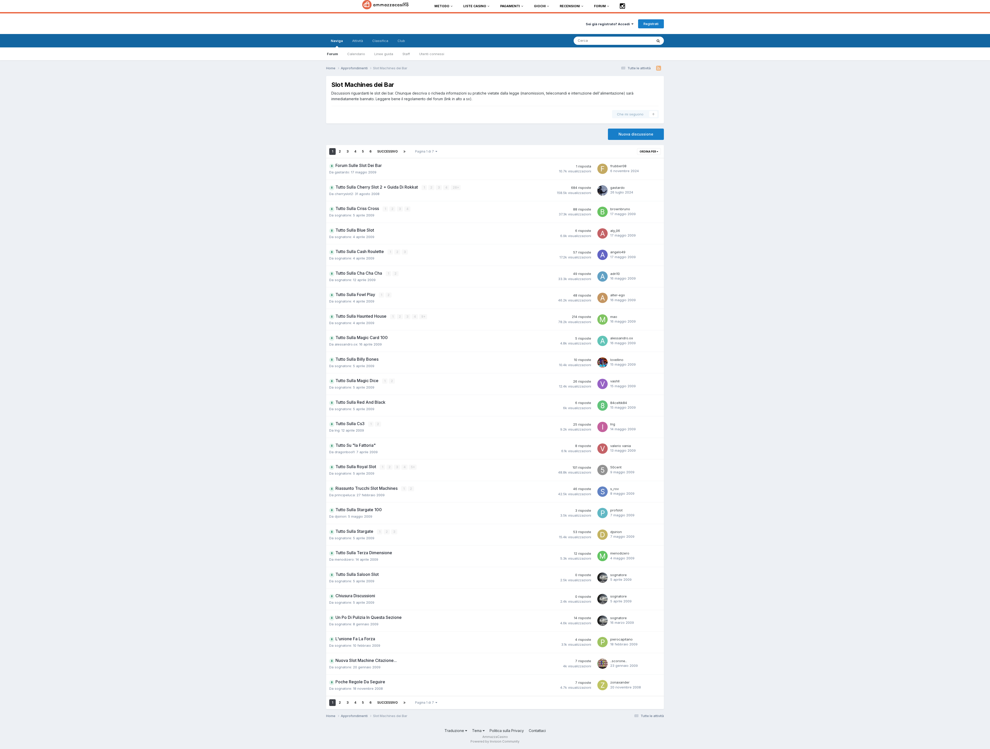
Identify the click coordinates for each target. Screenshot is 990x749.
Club (401, 41)
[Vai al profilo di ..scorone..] (602, 664)
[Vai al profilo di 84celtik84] (602, 405)
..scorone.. (618, 661)
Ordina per (648, 151)
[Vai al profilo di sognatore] (602, 578)
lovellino (616, 360)
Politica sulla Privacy (507, 730)
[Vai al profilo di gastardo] (602, 190)
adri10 (615, 274)
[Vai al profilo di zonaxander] (602, 685)
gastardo (342, 172)
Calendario (356, 54)
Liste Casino (474, 6)
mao (613, 317)
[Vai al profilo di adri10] (602, 276)
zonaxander (620, 682)
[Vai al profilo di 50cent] (602, 470)
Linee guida (383, 54)
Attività (357, 41)
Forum (332, 54)
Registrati (651, 24)
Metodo (441, 6)
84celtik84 (618, 403)
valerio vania (620, 446)
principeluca (345, 495)
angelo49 (617, 252)
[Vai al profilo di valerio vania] (602, 448)
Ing (337, 430)
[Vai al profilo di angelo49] (602, 255)
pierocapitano (621, 639)
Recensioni (570, 6)
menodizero (344, 559)
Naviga (337, 41)
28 (455, 187)
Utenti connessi (431, 54)
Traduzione (454, 730)
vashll (615, 381)
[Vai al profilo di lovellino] (602, 362)
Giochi (540, 6)
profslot (616, 510)
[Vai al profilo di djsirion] (602, 534)
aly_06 (615, 231)
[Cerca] (658, 41)
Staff (406, 54)
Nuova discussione (635, 134)
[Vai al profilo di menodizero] (602, 556)
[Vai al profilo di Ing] (602, 427)
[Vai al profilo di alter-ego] (602, 298)
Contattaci (537, 730)
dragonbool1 (344, 452)
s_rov (614, 489)
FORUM (600, 6)
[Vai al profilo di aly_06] (602, 233)
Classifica (380, 41)
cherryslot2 (344, 194)
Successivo (387, 151)
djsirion (340, 516)
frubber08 (618, 166)
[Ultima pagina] (404, 151)
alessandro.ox (346, 344)
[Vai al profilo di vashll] (602, 384)
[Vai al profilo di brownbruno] (602, 212)
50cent (616, 467)
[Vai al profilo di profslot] (602, 513)
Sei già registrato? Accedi (608, 24)
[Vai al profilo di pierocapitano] (602, 642)
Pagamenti (510, 6)
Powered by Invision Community (495, 741)
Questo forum (635, 41)
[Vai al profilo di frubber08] (602, 169)
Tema (477, 730)
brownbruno (620, 209)
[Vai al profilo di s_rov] (602, 491)
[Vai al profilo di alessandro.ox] (602, 341)
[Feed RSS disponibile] (658, 68)
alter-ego (617, 295)
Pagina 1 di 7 (425, 151)
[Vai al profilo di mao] (602, 319)
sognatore (343, 215)
